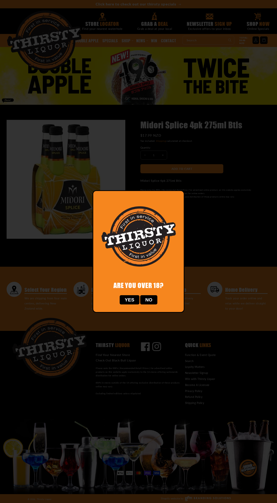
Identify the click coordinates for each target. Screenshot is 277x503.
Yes (129, 299)
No (148, 299)
